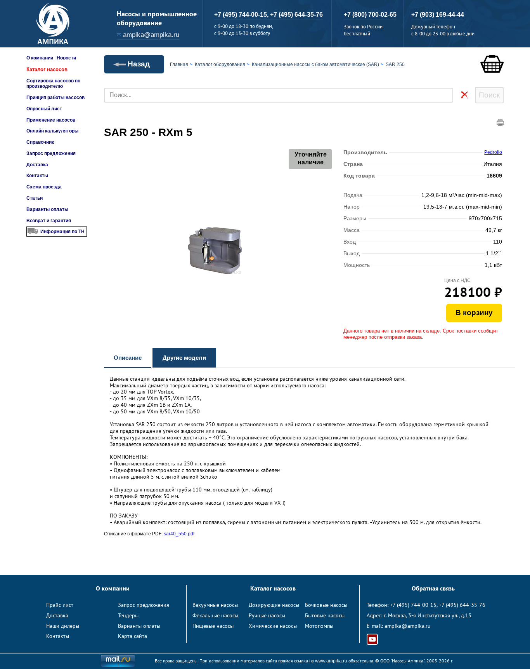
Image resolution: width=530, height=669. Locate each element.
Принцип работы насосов (55, 97)
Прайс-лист (59, 604)
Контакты (37, 175)
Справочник (40, 142)
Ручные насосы (267, 615)
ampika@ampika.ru (151, 34)
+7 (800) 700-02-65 (370, 14)
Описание (128, 357)
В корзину (474, 312)
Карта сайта (132, 635)
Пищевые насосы (213, 625)
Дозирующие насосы (274, 604)
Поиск (489, 95)
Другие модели (184, 357)
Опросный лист (44, 108)
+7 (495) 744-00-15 (413, 604)
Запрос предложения (51, 153)
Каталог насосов (47, 69)
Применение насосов (50, 120)
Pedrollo (493, 152)
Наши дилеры (62, 625)
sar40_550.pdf (179, 534)
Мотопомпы (319, 625)
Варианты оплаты (47, 209)
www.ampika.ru (331, 661)
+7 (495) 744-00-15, (242, 14)
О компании (39, 58)
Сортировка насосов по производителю (53, 83)
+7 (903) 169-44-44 (437, 14)
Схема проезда (44, 187)
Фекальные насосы (215, 615)
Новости (66, 58)
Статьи (34, 198)
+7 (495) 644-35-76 (296, 14)
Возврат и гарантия (48, 220)
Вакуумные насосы (215, 604)
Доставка (37, 164)
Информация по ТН (62, 231)
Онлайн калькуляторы (52, 131)
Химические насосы (273, 625)
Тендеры (128, 615)
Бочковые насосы (326, 604)
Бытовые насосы (325, 615)
